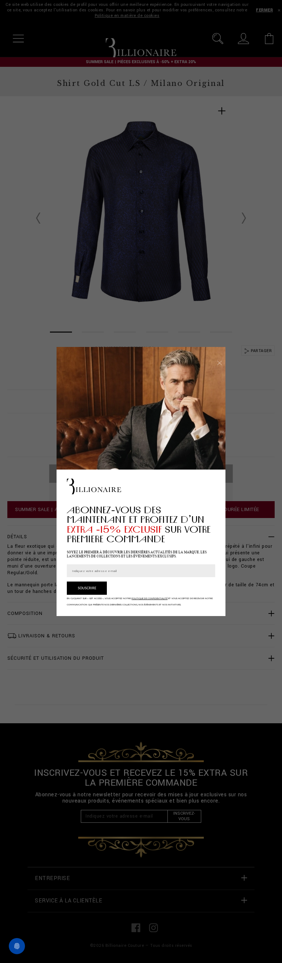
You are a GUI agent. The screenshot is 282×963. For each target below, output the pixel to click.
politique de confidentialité (149, 598)
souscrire (87, 588)
